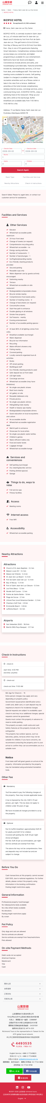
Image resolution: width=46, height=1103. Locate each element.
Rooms (6, 154)
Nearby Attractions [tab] (11, 183)
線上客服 (16, 1071)
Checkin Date (8, 148)
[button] (22, 127)
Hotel (9, 10)
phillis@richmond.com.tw (28, 1059)
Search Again (23, 170)
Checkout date (31, 148)
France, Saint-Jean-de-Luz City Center (25, 10)
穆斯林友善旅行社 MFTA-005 (23, 1028)
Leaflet (27, 142)
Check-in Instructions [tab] (33, 183)
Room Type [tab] (10, 177)
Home (3, 10)
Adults (6, 161)
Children (29, 161)
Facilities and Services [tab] (31, 177)
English (21, 1098)
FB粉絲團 (32, 1071)
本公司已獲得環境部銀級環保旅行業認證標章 (23, 1037)
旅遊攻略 (24, 1078)
